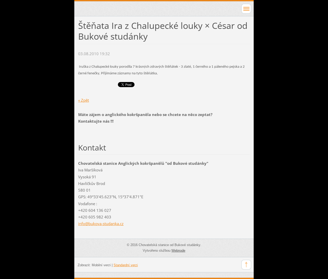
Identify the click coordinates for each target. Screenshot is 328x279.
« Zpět (83, 100)
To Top (246, 265)
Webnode (178, 250)
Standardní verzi (126, 265)
